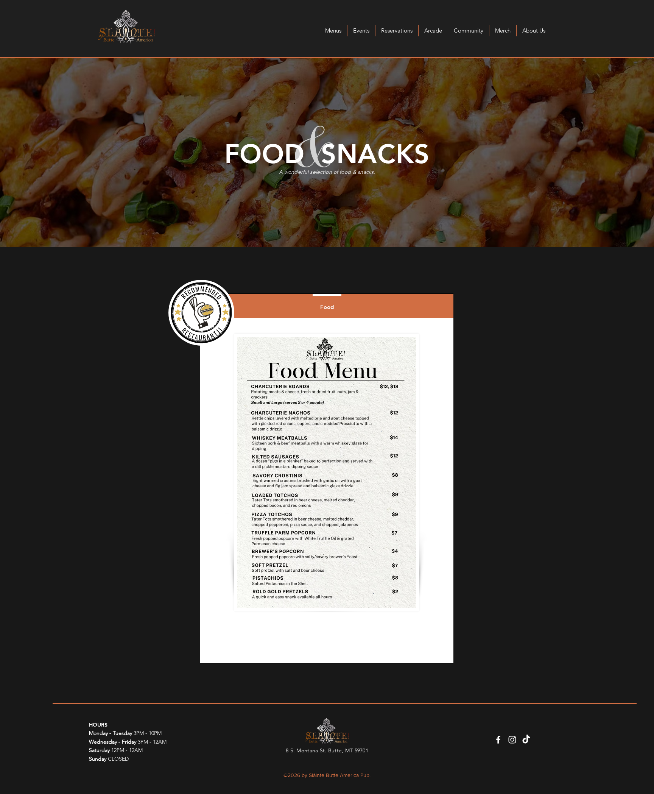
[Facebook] (498, 740)
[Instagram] (512, 740)
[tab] (327, 306)
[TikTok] (526, 740)
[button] (333, 30)
